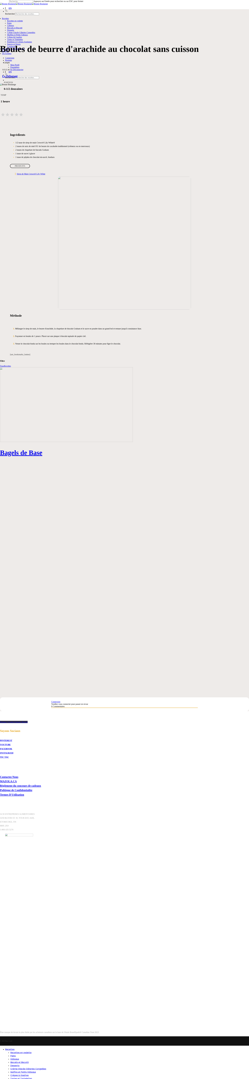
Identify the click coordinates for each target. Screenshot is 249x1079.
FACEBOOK (6, 749)
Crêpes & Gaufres (19, 1075)
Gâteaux (14, 1059)
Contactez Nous (9, 776)
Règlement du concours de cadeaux (20, 785)
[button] (6, 11)
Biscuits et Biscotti (19, 1062)
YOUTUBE (5, 744)
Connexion (55, 702)
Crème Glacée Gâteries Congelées (28, 1068)
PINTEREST (6, 740)
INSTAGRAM (6, 753)
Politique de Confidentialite (16, 790)
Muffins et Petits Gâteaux (23, 1072)
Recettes (7, 366)
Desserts (14, 1065)
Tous (2, 366)
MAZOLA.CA (8, 781)
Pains (13, 1055)
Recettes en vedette (21, 1052)
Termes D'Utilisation (12, 794)
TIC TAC (4, 757)
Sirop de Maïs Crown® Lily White (31, 174)
